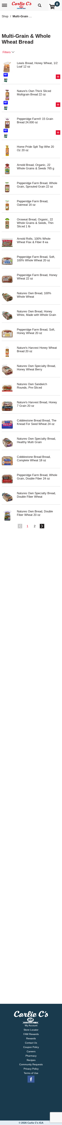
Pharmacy (31, 1055)
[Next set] (41, 526)
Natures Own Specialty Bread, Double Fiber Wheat (36, 495)
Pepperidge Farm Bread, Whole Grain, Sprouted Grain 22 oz (37, 184)
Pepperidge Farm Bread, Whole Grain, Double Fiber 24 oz (37, 476)
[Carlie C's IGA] (22, 4)
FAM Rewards (31, 1034)
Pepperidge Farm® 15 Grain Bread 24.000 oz (35, 120)
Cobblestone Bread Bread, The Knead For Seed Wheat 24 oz (36, 422)
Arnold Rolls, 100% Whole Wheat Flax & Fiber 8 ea (33, 240)
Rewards (31, 1038)
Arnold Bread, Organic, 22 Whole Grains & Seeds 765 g (35, 166)
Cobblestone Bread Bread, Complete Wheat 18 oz (34, 458)
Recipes (31, 1060)
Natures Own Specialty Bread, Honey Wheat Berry (36, 367)
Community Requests (31, 1064)
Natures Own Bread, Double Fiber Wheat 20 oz (35, 513)
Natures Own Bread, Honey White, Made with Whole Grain (36, 313)
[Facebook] (31, 1079)
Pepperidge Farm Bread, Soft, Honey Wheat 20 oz (36, 331)
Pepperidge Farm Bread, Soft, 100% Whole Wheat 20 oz (36, 258)
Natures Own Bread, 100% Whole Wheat (34, 295)
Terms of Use (31, 1073)
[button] (58, 76)
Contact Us (31, 1042)
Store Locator (31, 1029)
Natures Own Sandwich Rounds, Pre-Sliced (32, 386)
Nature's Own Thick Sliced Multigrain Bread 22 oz (34, 92)
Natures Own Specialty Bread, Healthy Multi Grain (36, 440)
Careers (31, 1051)
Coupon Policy (31, 1047)
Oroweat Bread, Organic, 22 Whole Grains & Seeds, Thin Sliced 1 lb (35, 223)
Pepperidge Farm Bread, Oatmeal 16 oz (32, 203)
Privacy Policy (31, 1068)
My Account (31, 1025)
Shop (5, 16)
